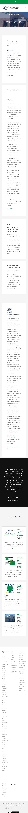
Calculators (22, 690)
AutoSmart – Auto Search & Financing (22, 663)
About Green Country (13, 653)
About (12, 663)
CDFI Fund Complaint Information (13, 441)
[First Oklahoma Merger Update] (10, 618)
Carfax (21, 667)
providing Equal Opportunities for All (13, 807)
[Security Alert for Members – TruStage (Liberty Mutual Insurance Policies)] (10, 588)
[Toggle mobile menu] (25, 7)
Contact (4, 790)
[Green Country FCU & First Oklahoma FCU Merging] (10, 533)
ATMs (12, 657)
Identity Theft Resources (22, 676)
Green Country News (4, 794)
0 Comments (19, 539)
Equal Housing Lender (20, 805)
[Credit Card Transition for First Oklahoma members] (10, 561)
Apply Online (10, 75)
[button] (14, 784)
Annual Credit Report (21, 657)
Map (3, 681)
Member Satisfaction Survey (22, 682)
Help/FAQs (4, 788)
